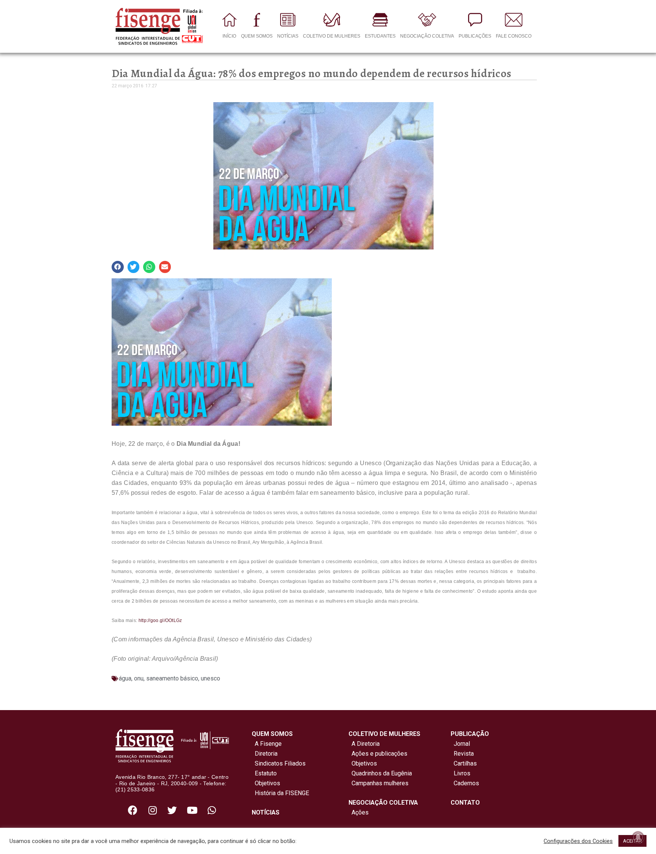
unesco (210, 678)
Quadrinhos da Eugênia (380, 773)
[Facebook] (132, 809)
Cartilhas (465, 763)
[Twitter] (172, 809)
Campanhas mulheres (378, 783)
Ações (358, 812)
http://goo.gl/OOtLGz (160, 620)
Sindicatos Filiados (279, 763)
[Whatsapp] (211, 809)
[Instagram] (152, 809)
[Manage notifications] (638, 837)
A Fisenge (267, 743)
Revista (464, 753)
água (125, 678)
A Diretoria (364, 743)
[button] (118, 267)
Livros (462, 773)
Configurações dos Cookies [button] (578, 841)
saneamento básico (172, 678)
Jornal (462, 743)
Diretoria (265, 753)
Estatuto (264, 773)
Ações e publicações (377, 753)
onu (139, 678)
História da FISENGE (280, 793)
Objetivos (266, 783)
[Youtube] (192, 809)
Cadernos (466, 783)
